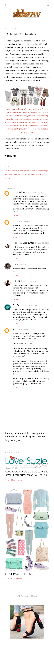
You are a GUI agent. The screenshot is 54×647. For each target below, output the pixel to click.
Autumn (33, 171)
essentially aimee (21, 192)
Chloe (15, 264)
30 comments (16, 579)
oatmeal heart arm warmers (28, 119)
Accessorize (24, 171)
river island (25, 174)
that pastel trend (18, 574)
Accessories (14, 171)
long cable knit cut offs (16, 109)
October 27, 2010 (31, 305)
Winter (41, 174)
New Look (8, 174)
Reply (15, 215)
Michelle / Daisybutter (23, 243)
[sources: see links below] (27, 106)
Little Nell (17, 281)
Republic (16, 174)
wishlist (7, 178)
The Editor (18, 305)
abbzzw (16, 221)
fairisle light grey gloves (18, 129)
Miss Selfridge (43, 171)
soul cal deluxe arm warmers (33, 125)
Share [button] (6, 167)
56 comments (16, 480)
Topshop (33, 174)
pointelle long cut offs (25, 115)
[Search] (48, 4)
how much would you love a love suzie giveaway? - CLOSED (26, 473)
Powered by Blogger (29, 596)
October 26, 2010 (37, 192)
